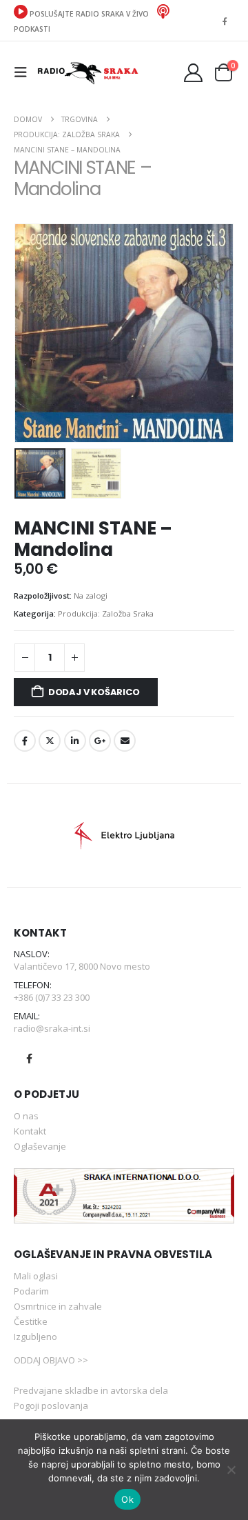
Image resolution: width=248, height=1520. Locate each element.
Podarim (31, 1291)
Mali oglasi (36, 1276)
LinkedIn (75, 741)
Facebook (25, 741)
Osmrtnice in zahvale (58, 1306)
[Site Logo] (87, 72)
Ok (127, 1499)
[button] (25, 72)
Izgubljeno (35, 1336)
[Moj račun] (194, 72)
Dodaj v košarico (94, 692)
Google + (100, 741)
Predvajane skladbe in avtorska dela (91, 1390)
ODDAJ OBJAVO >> (51, 1360)
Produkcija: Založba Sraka (106, 613)
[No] (231, 1470)
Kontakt (30, 1131)
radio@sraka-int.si (52, 1028)
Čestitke (31, 1321)
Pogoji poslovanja (51, 1405)
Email (125, 741)
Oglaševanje (40, 1146)
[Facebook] (225, 21)
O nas (26, 1116)
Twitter (50, 741)
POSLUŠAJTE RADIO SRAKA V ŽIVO (89, 14)
